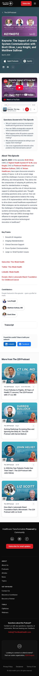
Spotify (29, 61)
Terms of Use (31, 667)
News (4, 577)
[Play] (27, 109)
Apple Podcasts (12, 61)
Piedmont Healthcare (22, 166)
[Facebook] (26, 539)
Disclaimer (19, 667)
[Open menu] (34, 3)
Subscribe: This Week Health (13, 262)
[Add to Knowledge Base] (13, 67)
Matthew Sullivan (8, 168)
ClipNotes (5, 609)
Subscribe (26, 3)
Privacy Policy (8, 667)
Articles (4, 573)
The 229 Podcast (10, 12)
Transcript (9, 325)
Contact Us (6, 591)
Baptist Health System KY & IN (20, 163)
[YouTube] (19, 539)
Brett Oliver (29, 160)
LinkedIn (11, 344)
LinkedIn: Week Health (10, 272)
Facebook (25, 344)
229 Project (29, 655)
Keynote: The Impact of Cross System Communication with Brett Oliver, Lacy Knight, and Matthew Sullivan (14, 109)
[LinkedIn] (12, 539)
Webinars (5, 612)
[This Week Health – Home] (7, 3)
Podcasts (5, 569)
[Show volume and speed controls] (34, 109)
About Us (5, 565)
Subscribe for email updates (19, 546)
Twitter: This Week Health (12, 267)
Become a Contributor (10, 595)
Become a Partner (8, 599)
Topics (4, 581)
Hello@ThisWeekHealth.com (19, 632)
